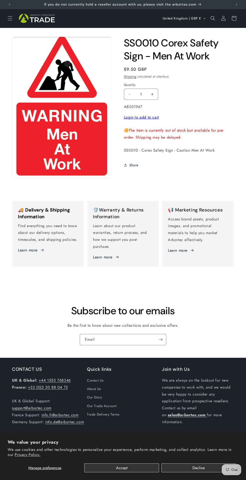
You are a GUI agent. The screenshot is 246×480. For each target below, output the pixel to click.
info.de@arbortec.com (64, 422)
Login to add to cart (141, 117)
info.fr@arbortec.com (60, 415)
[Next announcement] (236, 4)
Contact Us (95, 380)
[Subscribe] (160, 339)
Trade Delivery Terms (103, 414)
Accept (122, 468)
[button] (10, 18)
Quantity (129, 85)
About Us (94, 388)
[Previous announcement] (9, 4)
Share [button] (133, 165)
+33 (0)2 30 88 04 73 (48, 387)
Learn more (27, 250)
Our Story (94, 397)
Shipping (130, 76)
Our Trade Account (101, 405)
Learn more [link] (102, 257)
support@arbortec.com (31, 408)
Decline (198, 468)
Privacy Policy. (27, 454)
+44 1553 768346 (55, 380)
